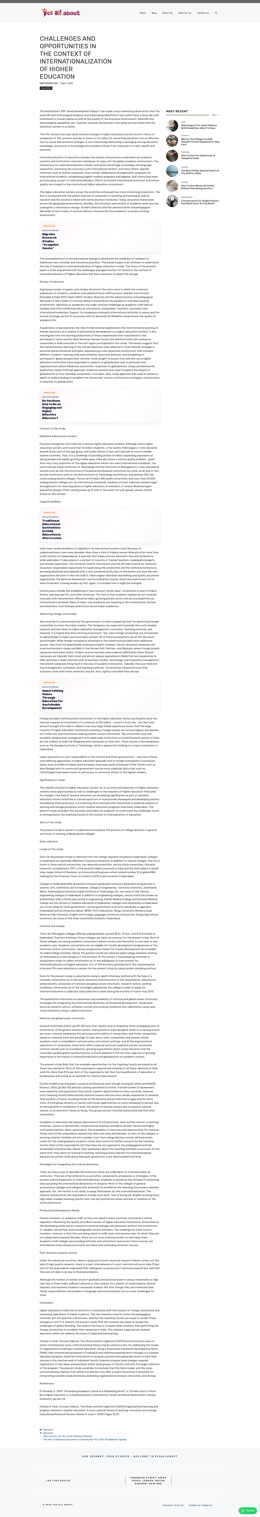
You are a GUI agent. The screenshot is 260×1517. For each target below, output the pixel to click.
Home (142, 13)
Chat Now (250, 1510)
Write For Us (184, 13)
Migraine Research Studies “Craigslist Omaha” (50, 241)
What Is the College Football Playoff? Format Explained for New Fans (200, 142)
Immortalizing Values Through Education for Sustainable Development (52, 699)
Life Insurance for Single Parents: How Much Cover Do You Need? (200, 202)
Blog (154, 13)
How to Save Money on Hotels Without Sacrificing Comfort (197, 187)
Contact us (203, 13)
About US (167, 13)
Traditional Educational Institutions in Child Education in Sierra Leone (51, 529)
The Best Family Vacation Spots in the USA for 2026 (200, 172)
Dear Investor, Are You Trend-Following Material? (67, 1436)
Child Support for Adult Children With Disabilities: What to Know (199, 127)
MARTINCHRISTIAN (48, 83)
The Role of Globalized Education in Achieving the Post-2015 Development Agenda (84, 1439)
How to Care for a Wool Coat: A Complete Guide (198, 157)
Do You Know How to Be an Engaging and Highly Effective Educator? (52, 409)
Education (46, 88)
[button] (216, 12)
